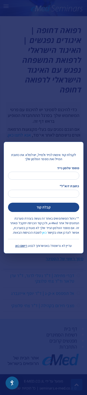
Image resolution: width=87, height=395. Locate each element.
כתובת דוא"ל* (69, 186)
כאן (44, 232)
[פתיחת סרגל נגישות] (12, 383)
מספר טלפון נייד (68, 168)
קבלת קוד (43, 207)
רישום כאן (21, 246)
